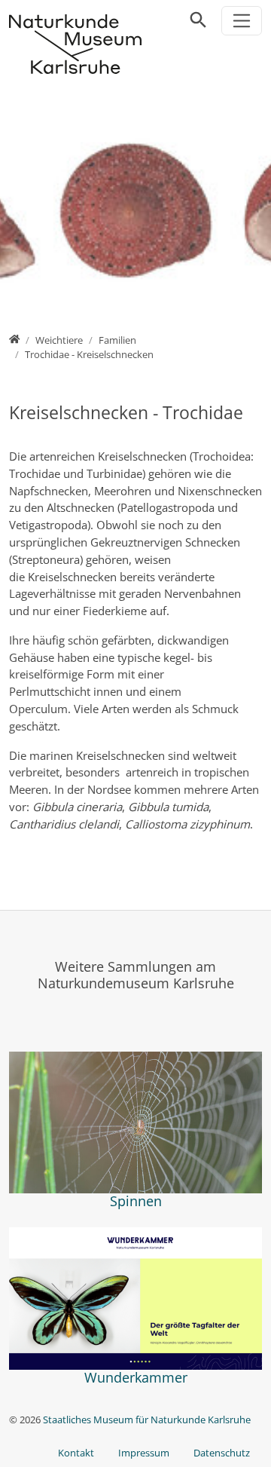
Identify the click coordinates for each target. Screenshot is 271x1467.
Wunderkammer (135, 1377)
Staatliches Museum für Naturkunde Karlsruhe (147, 1419)
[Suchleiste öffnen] (198, 20)
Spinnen (136, 1201)
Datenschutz (221, 1452)
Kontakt (76, 1452)
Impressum (143, 1452)
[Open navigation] (242, 20)
